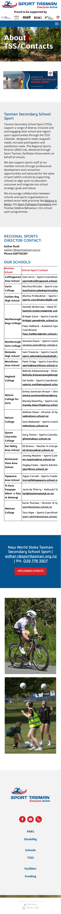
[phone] (38, 819)
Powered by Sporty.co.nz (30, 901)
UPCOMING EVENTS (30, 571)
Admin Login (32, 907)
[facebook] (22, 819)
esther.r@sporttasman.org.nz (22, 250)
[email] (30, 819)
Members (31, 904)
